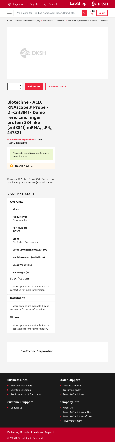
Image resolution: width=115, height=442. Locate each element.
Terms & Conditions (73, 394)
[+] (20, 85)
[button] (17, 4)
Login (102, 12)
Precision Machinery (21, 385)
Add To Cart (33, 86)
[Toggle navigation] (10, 12)
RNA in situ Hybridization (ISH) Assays (82, 20)
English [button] (34, 4)
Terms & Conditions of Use (77, 412)
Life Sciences (48, 20)
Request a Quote (72, 385)
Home (9, 20)
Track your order (72, 389)
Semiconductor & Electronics (26, 394)
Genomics (61, 20)
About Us (68, 407)
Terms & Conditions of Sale (77, 416)
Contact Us (16, 407)
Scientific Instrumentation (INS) (27, 20)
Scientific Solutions (21, 389)
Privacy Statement (72, 420)
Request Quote (57, 86)
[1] (20, 89)
